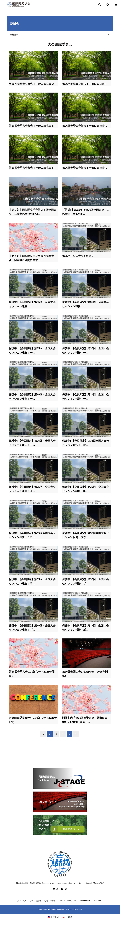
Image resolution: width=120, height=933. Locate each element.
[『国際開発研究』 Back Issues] (60, 787)
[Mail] (62, 889)
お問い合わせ (49, 901)
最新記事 (14, 34)
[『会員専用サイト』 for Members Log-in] (60, 834)
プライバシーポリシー (67, 901)
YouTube (97, 901)
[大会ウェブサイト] (60, 810)
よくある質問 (35, 901)
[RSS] (66, 889)
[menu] (107, 4)
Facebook (84, 901)
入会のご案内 (21, 901)
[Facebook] (55, 889)
